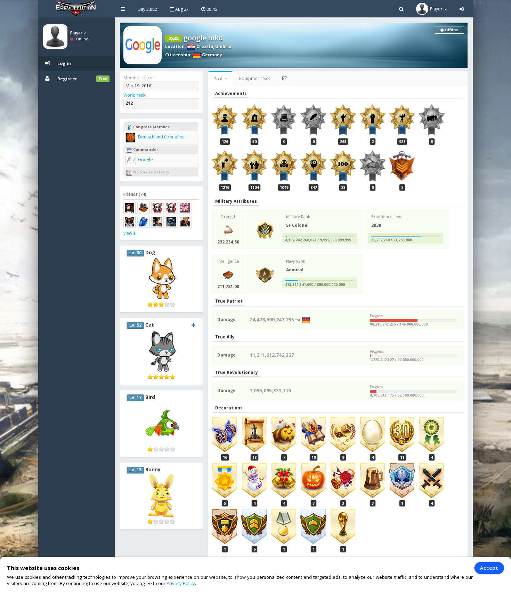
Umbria (223, 46)
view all (130, 233)
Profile (220, 78)
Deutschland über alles (160, 137)
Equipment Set (254, 78)
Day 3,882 (147, 9)
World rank (134, 95)
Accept (489, 568)
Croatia (204, 46)
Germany (211, 55)
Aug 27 (181, 9)
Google (145, 159)
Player (76, 33)
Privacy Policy (181, 583)
